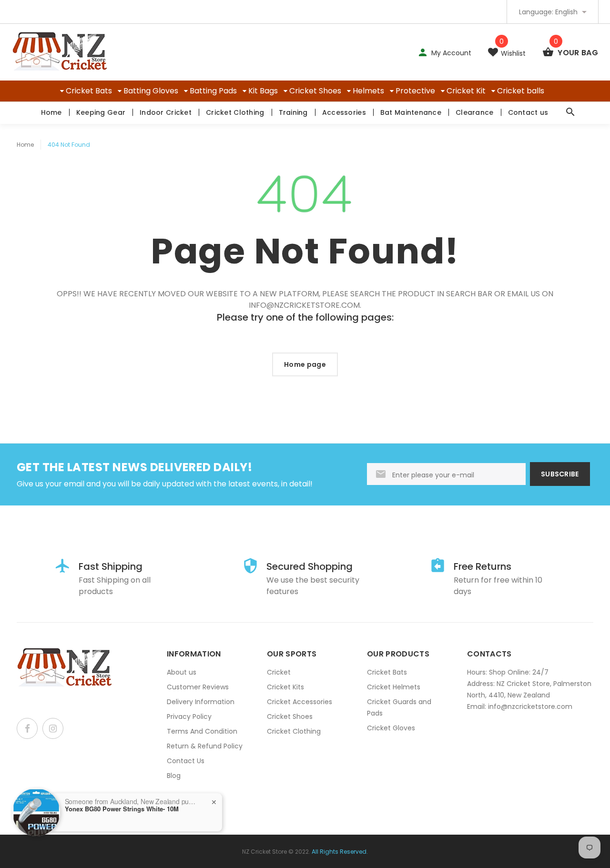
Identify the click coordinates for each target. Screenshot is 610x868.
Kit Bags (263, 90)
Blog (174, 775)
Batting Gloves (150, 90)
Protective (415, 90)
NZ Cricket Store (264, 852)
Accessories (344, 112)
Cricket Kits (285, 687)
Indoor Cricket (166, 112)
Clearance (475, 112)
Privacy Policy (189, 716)
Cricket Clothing (235, 112)
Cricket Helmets (393, 687)
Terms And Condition (202, 731)
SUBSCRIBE (560, 474)
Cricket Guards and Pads (399, 707)
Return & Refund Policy (205, 746)
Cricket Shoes (315, 90)
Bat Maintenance (410, 112)
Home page (305, 364)
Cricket (279, 672)
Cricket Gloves (391, 728)
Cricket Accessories (299, 702)
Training (293, 112)
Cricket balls (520, 90)
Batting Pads (213, 90)
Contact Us (185, 761)
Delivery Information (200, 702)
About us (181, 672)
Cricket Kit (466, 90)
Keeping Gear (100, 112)
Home (51, 112)
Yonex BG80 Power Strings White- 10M (122, 809)
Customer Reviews (198, 687)
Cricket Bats (89, 90)
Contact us (528, 112)
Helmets (368, 90)
